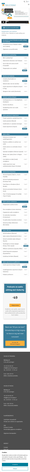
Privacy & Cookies (8, 427)
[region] (15, 461)
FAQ (5, 425)
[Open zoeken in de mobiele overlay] (24, 1)
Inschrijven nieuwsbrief (10, 419)
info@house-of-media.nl (10, 397)
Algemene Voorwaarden (10, 433)
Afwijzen (15, 468)
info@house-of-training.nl (10, 368)
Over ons (6, 449)
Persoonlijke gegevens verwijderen (13, 429)
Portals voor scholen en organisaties (13, 421)
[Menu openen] (28, 4)
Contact (6, 447)
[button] (15, 305)
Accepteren (15, 464)
